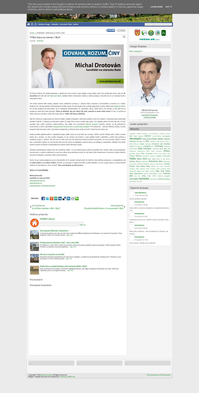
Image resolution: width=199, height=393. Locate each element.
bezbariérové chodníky (158, 133)
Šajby (158, 171)
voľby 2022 (151, 176)
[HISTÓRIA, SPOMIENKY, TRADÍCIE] (144, 35)
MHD (165, 149)
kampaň (147, 146)
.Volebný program (142, 133)
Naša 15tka (150, 151)
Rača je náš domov (163, 159)
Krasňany (159, 146)
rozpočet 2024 (165, 169)
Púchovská (166, 156)
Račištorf (140, 164)
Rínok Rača (145, 166)
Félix (157, 141)
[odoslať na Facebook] (43, 198)
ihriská (132, 146)
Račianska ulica (156, 161)
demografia (166, 136)
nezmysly (159, 151)
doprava (167, 139)
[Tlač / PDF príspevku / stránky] (121, 31)
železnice (139, 181)
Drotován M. (141, 141)
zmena (160, 179)
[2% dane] (163, 35)
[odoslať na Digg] (60, 198)
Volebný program (163, 176)
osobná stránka (150, 117)
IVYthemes (63, 377)
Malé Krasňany (144, 149)
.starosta (132, 133)
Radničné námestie (149, 164)
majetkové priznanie (150, 115)
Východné (134, 179)
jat (142, 146)
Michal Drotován (47, 375)
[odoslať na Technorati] (77, 198)
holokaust (148, 144)
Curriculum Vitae (65, 24)
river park (160, 166)
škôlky (167, 171)
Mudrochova (141, 151)
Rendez (167, 164)
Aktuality (55, 24)
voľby (144, 176)
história (142, 144)
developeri (136, 138)
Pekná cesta (158, 153)
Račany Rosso (135, 161)
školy (162, 171)
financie (162, 141)
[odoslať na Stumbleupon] (56, 198)
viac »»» (83, 225)
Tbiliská (145, 173)
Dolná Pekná (147, 139)
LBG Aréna (133, 149)
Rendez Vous (135, 166)
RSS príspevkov (153, 375)
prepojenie (146, 156)
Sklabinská (133, 171)
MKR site (71, 377)
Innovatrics (138, 146)
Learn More (156, 7)
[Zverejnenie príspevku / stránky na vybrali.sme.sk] (111, 31)
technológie (153, 173)
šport (131, 173)
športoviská (138, 173)
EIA (147, 141)
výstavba (144, 178)
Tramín (160, 173)
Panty (138, 153)
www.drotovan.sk (36, 183)
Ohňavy (166, 151)
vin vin (137, 176)
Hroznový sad (157, 144)
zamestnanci (153, 179)
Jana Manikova (140, 193)
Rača (133, 158)
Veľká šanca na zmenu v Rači (45, 37)
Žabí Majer (133, 181)
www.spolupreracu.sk (37, 181)
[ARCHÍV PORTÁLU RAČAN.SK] (158, 35)
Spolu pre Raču (55, 96)
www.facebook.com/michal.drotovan (42, 186)
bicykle (168, 133)
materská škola (158, 149)
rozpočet (167, 166)
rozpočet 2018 (144, 169)
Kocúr (152, 146)
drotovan (40, 41)
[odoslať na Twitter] (47, 198)
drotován (133, 141)
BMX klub (133, 136)
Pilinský (132, 156)
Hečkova (136, 144)
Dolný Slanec (157, 139)
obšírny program (92, 124)
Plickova (139, 156)
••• (149, 133)
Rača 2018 (142, 159)
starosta (152, 171)
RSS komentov (165, 375)
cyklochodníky (156, 136)
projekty (158, 156)
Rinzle (153, 166)
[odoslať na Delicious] (64, 198)
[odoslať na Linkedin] (68, 198)
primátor (152, 156)
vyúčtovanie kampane (82, 126)
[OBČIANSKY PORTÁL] (137, 35)
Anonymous (139, 202)
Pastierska (149, 153)
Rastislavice (160, 164)
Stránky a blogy (43, 24)
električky (153, 141)
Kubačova (167, 146)
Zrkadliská (166, 179)
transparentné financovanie (62, 126)
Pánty (143, 153)
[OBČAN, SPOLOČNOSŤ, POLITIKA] (151, 35)
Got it (168, 7)
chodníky (166, 144)
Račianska (144, 161)
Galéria (75, 24)
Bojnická (140, 136)
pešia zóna (166, 153)
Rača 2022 (152, 159)
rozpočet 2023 (155, 169)
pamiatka (132, 153)
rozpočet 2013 (134, 169)
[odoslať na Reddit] (72, 198)
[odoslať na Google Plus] (51, 198)
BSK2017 (148, 136)
